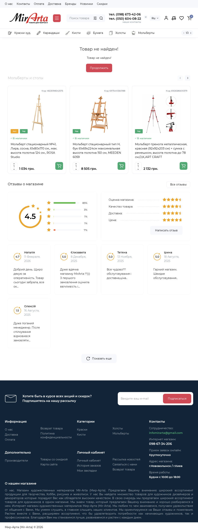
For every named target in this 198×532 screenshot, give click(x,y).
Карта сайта (48, 464)
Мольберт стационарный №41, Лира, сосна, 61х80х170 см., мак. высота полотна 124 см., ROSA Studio (34, 150)
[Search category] (95, 18)
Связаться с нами (125, 464)
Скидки (102, 4)
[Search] (101, 18)
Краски (82, 429)
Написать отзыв (166, 230)
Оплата (39, 4)
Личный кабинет (89, 460)
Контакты (23, 4)
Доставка (54, 4)
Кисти (81, 434)
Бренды (70, 4)
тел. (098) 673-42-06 (125, 14)
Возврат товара (51, 428)
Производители (16, 460)
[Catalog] (57, 18)
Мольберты (121, 433)
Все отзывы (178, 184)
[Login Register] (166, 18)
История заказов (89, 465)
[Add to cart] (59, 166)
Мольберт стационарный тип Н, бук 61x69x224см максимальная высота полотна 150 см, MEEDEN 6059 (97, 150)
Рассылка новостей (126, 459)
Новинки (86, 4)
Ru (153, 18)
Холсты (118, 428)
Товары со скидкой (54, 459)
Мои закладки (87, 470)
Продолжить (99, 68)
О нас (9, 4)
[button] (180, 78)
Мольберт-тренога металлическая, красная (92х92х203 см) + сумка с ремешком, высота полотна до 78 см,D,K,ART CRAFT (161, 150)
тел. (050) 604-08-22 (125, 19)
